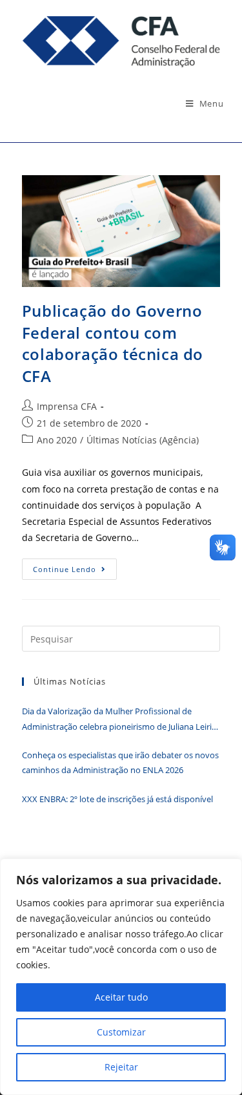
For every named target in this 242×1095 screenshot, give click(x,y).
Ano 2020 (57, 440)
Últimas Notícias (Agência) (142, 440)
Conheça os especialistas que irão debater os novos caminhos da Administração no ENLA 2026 (120, 762)
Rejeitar (121, 1067)
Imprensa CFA (67, 406)
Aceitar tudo (121, 997)
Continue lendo (75, 571)
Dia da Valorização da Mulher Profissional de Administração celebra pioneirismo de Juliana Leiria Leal (119, 719)
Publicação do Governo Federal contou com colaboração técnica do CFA (112, 343)
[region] (121, 976)
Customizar (121, 1032)
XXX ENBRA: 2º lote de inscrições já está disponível (117, 799)
